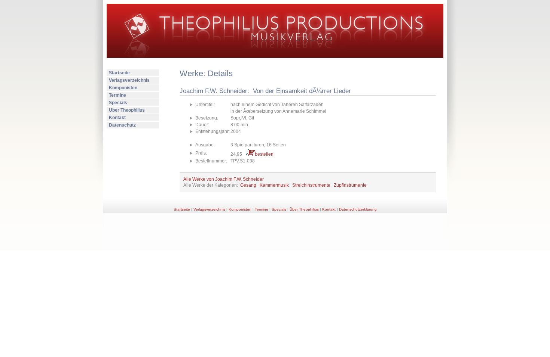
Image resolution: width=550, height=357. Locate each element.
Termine (117, 95)
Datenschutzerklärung (358, 209)
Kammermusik (274, 185)
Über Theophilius (127, 110)
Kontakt (117, 117)
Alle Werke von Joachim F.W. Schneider (223, 179)
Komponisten (123, 87)
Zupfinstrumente (350, 185)
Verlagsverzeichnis (129, 80)
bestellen (264, 154)
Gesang (248, 185)
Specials (118, 102)
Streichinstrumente (311, 185)
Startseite (119, 72)
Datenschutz (122, 125)
